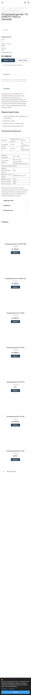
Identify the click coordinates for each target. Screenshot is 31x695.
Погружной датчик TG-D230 (15, 313)
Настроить (11, 688)
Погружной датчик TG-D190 (15, 347)
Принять (15, 692)
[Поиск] (28, 3)
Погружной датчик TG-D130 (15, 451)
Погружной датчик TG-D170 (15, 382)
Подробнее (4, 688)
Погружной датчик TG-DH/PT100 (15, 278)
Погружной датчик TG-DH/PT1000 (15, 244)
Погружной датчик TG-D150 (15, 416)
